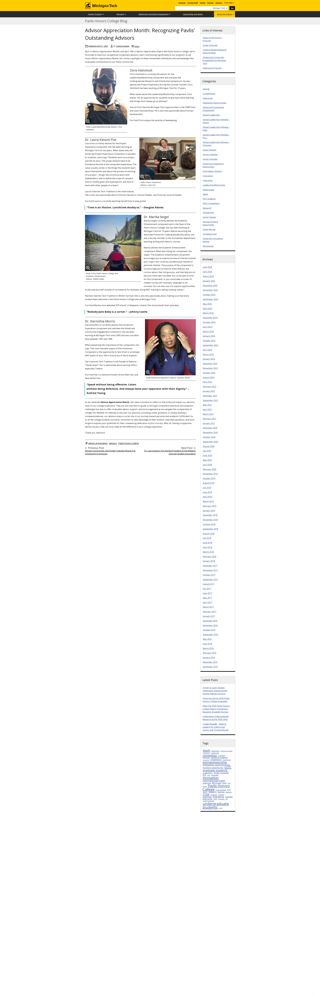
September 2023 (210, 345)
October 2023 (209, 340)
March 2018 (208, 552)
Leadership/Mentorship (214, 185)
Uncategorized (209, 234)
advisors (113, 443)
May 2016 (207, 639)
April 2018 (207, 547)
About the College (224, 14)
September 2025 (210, 299)
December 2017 (210, 565)
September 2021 (210, 400)
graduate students (215, 770)
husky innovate (221, 772)
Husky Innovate (210, 45)
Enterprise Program (212, 68)
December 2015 (210, 662)
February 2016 (209, 653)
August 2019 (208, 483)
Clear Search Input (210, 8)
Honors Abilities (210, 154)
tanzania (221, 799)
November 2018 (210, 519)
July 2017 (207, 588)
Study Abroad (209, 229)
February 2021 (209, 418)
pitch (205, 792)
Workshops (208, 246)
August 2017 (208, 584)
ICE (204, 774)
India (208, 775)
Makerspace (208, 189)
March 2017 (208, 607)
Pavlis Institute (221, 790)
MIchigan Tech (219, 783)
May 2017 (207, 597)
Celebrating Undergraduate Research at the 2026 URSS (215, 718)
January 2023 (209, 359)
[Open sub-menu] (233, 3)
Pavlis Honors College (128, 443)
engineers (216, 759)
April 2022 (207, 382)
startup (221, 792)
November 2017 (210, 570)
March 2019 (208, 501)
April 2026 (207, 271)
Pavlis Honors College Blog (106, 21)
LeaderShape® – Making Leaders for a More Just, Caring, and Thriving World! (215, 727)
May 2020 (207, 460)
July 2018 (207, 538)
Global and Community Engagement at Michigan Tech (214, 60)
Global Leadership (211, 115)
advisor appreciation (98, 443)
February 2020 (209, 469)
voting (220, 808)
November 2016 (210, 625)
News (137, 46)
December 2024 (210, 317)
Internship (208, 180)
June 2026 (207, 267)
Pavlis (205, 786)
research (212, 792)
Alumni (202, 3)
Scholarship (208, 212)
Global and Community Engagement (153, 14)
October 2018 (209, 524)
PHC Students (209, 198)
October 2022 (209, 372)
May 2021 (207, 405)
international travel (214, 780)
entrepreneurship (215, 762)
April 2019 (207, 496)
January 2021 (209, 423)
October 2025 (209, 294)
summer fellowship (213, 796)
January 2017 (209, 616)
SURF (215, 799)
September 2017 (210, 579)
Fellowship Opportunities (214, 102)
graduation (208, 773)
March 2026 (208, 276)
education (206, 760)
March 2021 (208, 414)
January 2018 (209, 561)
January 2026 (209, 281)
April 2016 (207, 643)
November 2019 (210, 473)
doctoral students (219, 757)
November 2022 (210, 368)
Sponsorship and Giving (192, 14)
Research (120, 14)
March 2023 (208, 354)
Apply (206, 750)
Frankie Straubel (122, 46)
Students (182, 3)
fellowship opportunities (216, 764)
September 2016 (210, 634)
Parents (210, 3)
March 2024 (208, 331)
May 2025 (207, 304)
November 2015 (210, 666)
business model (226, 751)
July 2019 (207, 487)
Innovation (208, 175)
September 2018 (210, 529)
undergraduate (208, 801)
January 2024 (209, 336)
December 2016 (210, 620)
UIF (227, 799)
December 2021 (210, 395)
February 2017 (209, 611)
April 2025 (207, 308)
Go (232, 8)
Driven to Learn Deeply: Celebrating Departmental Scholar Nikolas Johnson (214, 690)
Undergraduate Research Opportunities (214, 51)
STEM (206, 794)
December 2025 (210, 285)
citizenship (206, 753)
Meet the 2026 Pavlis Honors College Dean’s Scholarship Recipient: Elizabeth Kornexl (216, 709)
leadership (207, 783)
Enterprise (208, 98)
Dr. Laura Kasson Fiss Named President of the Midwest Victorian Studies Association (170, 452)
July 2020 (207, 450)
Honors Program (95, 14)
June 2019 (207, 492)
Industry (219, 3)
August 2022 (208, 377)
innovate (214, 775)
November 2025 (210, 290)
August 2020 (208, 446)
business (215, 751)
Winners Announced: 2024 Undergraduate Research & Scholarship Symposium (110, 452)
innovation (211, 778)
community (215, 753)
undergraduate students (215, 805)
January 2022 (209, 391)
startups (229, 792)
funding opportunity (213, 767)
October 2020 (209, 437)
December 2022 (210, 363)
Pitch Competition (211, 203)
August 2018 (208, 533)
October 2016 (209, 630)
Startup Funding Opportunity (210, 223)
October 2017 (209, 575)
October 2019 (209, 478)
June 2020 (207, 455)
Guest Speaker (209, 150)
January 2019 (209, 510)
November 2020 (210, 432)
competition (210, 755)
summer (221, 795)
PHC (229, 790)
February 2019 (209, 506)
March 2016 (208, 648)
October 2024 (209, 322)
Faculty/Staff (193, 3)
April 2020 (207, 464)
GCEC (228, 767)
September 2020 (210, 441)
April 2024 (207, 327)
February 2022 (209, 386)
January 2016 (209, 657)
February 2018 (209, 556)
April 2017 (207, 602)
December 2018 (210, 515)
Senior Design (209, 217)
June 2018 (207, 542)
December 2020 (210, 427)
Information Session (212, 171)
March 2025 (208, 313)
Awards (206, 89)
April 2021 (207, 409)
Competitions (209, 93)
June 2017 (207, 593)
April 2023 (207, 349)
